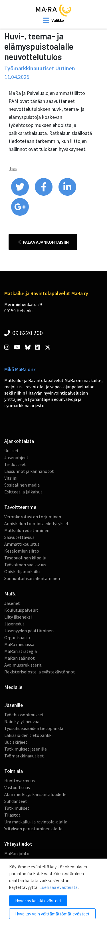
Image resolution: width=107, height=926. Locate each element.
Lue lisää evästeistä (58, 887)
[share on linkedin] (67, 194)
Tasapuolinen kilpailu (25, 558)
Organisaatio (17, 637)
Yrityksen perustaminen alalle (33, 828)
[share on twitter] (20, 194)
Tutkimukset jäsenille (25, 749)
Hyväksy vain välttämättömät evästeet (52, 913)
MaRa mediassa (19, 644)
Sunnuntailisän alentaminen (32, 578)
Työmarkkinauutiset (24, 756)
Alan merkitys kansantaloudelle (35, 794)
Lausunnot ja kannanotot (29, 471)
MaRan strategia (20, 651)
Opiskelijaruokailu (22, 571)
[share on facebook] (44, 194)
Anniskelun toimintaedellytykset (36, 523)
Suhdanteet (15, 801)
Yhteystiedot (18, 844)
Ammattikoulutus (21, 544)
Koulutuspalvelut (21, 610)
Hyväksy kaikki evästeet (38, 900)
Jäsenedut (14, 624)
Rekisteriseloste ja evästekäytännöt (39, 672)
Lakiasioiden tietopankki (28, 735)
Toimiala (13, 771)
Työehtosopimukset (24, 714)
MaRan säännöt (19, 658)
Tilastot (12, 815)
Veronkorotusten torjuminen (32, 516)
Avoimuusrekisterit (23, 665)
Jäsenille (13, 705)
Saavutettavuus (19, 537)
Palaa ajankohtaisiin (45, 242)
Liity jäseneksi (18, 617)
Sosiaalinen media (22, 485)
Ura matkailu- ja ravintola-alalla (35, 822)
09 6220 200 (27, 333)
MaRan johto (16, 853)
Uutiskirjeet (15, 742)
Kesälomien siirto (21, 551)
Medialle (13, 687)
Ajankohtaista (19, 441)
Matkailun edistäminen (26, 530)
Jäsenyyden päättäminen (29, 630)
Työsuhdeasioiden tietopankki (33, 728)
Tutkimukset (16, 808)
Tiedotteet (15, 464)
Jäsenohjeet (16, 457)
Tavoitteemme (20, 507)
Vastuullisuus (17, 787)
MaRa (10, 593)
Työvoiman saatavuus (25, 564)
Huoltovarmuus (19, 780)
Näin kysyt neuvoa (21, 721)
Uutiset (11, 450)
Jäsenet (12, 603)
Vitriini (10, 478)
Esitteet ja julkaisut (23, 492)
